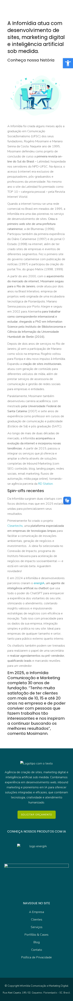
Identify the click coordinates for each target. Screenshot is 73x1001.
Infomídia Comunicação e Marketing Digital (44, 986)
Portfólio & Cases (36, 935)
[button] (68, 63)
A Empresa (36, 912)
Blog (36, 942)
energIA (39, 583)
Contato (36, 950)
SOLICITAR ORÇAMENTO (36, 814)
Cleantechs (15, 526)
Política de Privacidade (36, 957)
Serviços (36, 927)
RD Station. (45, 484)
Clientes (36, 919)
